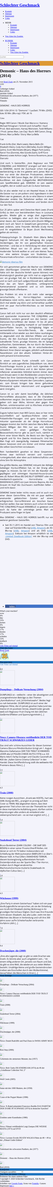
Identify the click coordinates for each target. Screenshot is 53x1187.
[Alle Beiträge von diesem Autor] (4, 660)
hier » (11, 1186)
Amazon (41, 527)
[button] (10, 606)
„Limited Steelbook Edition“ (18, 536)
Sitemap (8, 14)
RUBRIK (9, 41)
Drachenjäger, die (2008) (13, 950)
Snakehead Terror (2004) (13, 840)
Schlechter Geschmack (20, 5)
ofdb (33, 527)
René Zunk (8, 82)
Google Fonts (17, 1183)
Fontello (35, 1183)
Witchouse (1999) (9, 898)
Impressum (9, 16)
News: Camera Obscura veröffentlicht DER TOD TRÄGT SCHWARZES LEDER (26, 738)
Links (7, 18)
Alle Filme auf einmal (9, 646)
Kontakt (8, 11)
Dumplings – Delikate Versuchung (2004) (21, 689)
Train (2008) (6, 792)
